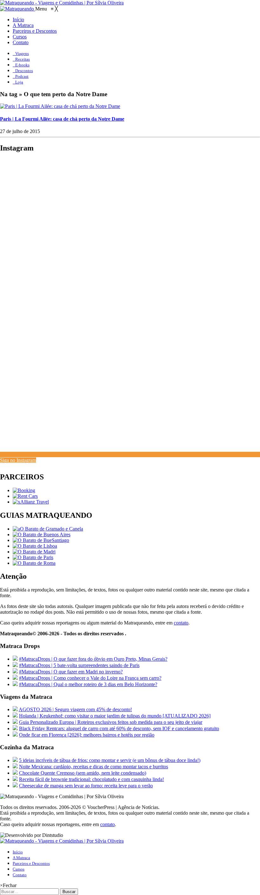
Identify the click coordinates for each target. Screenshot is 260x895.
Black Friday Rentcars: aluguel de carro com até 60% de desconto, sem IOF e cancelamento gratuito (119, 728)
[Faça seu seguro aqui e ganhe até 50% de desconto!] (31, 501)
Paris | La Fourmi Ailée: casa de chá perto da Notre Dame (62, 119)
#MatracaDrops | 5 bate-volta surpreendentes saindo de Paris (79, 665)
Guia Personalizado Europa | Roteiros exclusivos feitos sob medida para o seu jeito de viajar (110, 722)
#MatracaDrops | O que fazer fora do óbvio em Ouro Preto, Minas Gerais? (93, 659)
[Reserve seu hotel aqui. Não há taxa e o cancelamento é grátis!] (24, 490)
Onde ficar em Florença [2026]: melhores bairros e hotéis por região (86, 735)
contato (181, 622)
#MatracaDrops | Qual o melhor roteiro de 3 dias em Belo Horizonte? (88, 684)
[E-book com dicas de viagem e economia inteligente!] (41, 534)
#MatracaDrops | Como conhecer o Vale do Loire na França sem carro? (90, 678)
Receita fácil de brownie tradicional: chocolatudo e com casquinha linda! (91, 779)
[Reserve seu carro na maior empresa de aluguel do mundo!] (25, 496)
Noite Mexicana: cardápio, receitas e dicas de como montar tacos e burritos (93, 766)
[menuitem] (18, 19)
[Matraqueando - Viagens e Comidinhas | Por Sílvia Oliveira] (62, 2)
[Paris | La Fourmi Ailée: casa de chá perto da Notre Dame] (60, 106)
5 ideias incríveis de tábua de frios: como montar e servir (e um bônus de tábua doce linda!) (109, 760)
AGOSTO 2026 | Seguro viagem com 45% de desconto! (75, 709)
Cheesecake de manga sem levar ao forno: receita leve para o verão (86, 785)
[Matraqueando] (17, 8)
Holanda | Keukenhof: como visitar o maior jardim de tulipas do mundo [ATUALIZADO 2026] (115, 715)
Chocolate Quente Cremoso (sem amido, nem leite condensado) (82, 773)
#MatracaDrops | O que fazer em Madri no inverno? (71, 671)
